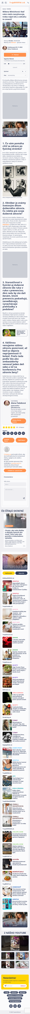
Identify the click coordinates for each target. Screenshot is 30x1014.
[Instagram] (11, 1006)
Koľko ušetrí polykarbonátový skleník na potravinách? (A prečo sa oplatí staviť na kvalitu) (19, 794)
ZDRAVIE (15, 637)
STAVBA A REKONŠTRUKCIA (17, 805)
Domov (4, 8)
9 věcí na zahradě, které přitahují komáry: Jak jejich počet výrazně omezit (19, 697)
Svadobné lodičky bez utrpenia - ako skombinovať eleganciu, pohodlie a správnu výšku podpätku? (19, 615)
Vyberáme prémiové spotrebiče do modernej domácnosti (19, 863)
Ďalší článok (21, 440)
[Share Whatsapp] (8, 433)
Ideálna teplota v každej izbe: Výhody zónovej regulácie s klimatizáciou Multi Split (18, 849)
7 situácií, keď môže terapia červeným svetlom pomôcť (18, 641)
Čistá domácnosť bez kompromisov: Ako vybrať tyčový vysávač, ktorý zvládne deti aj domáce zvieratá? (19, 892)
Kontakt (14, 992)
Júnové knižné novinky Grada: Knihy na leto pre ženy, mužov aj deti (19, 903)
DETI (13, 776)
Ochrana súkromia (15, 998)
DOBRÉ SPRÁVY (17, 748)
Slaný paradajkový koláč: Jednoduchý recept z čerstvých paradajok (18, 682)
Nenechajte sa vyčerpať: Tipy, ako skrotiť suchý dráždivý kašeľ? (19, 725)
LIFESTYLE (15, 581)
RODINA (9, 8)
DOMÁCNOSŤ (16, 887)
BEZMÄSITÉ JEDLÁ (18, 872)
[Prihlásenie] (2, 2)
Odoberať (23, 986)
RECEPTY (15, 665)
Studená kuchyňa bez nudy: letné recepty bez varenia (19, 875)
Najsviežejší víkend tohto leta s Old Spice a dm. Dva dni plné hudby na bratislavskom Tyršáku (19, 586)
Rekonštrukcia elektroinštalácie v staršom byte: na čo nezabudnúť (18, 810)
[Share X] (11, 433)
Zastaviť (15, 67)
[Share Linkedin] (19, 433)
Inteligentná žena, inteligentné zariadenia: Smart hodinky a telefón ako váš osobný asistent (19, 738)
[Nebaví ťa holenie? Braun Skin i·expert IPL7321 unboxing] (7, 964)
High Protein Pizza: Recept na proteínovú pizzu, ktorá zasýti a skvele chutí (19, 669)
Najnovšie (21, 573)
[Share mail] (23, 433)
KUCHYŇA (15, 859)
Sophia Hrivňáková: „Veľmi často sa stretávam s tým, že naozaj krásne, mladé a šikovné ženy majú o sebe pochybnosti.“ (19, 599)
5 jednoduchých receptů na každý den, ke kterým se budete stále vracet (19, 709)
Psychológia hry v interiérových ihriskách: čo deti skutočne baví (18, 780)
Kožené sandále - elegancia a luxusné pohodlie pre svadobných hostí (18, 627)
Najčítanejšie (8, 573)
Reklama (22, 992)
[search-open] (5, 2)
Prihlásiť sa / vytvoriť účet (15, 470)
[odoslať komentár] (24, 498)
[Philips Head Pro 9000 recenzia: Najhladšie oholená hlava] (22, 955)
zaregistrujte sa (16, 463)
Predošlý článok (6, 440)
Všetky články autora (16, 421)
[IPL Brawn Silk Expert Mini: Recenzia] (22, 964)
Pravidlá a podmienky (15, 995)
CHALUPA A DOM (17, 832)
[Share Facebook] (4, 433)
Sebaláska (6, 224)
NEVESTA (15, 609)
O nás (6, 992)
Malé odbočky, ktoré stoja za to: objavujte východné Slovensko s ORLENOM (19, 752)
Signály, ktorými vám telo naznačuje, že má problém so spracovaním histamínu (19, 655)
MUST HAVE (16, 622)
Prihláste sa (7, 454)
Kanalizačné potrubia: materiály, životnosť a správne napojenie (19, 835)
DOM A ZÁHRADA (17, 788)
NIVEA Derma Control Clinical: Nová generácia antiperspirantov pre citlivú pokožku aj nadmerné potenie (19, 766)
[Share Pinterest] (15, 433)
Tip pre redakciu (15, 1001)
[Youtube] (15, 1006)
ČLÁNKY (15, 720)
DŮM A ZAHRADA (17, 693)
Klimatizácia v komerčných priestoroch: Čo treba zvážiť (19, 823)
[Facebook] (19, 1006)
